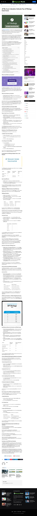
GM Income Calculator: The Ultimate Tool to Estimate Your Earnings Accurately (5, 475)
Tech (25, 4)
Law (24, 50)
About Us (15, 511)
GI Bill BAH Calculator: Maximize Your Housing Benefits (12, 475)
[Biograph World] (18, 2)
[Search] (35, 4)
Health (23, 4)
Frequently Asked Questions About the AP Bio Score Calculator (10, 71)
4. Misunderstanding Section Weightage (8, 67)
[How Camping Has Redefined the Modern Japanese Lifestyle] (26, 34)
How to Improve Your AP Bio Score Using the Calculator (9, 68)
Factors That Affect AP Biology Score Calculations (9, 59)
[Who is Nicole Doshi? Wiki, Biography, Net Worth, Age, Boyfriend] (27, 493)
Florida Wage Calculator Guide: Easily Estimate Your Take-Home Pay (18, 475)
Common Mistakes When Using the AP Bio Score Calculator (10, 64)
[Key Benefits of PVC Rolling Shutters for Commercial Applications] (26, 18)
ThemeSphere (22, 513)
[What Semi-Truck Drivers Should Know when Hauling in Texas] (26, 26)
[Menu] (1, 4)
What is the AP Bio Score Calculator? (7, 48)
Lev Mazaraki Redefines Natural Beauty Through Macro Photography (32, 84)
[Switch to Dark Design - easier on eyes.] (34, 4)
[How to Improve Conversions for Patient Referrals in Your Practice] (26, 30)
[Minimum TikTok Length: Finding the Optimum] (26, 93)
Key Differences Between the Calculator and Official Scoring (10, 63)
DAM (7, 462)
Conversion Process (6, 58)
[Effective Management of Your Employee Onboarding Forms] (26, 22)
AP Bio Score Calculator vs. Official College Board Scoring (10, 62)
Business (25, 43)
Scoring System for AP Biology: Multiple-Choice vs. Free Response (11, 54)
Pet (24, 54)
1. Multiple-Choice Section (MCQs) (7, 52)
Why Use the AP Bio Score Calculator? (8, 49)
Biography (20, 4)
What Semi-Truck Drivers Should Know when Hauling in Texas (32, 26)
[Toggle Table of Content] (18, 47)
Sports (25, 58)
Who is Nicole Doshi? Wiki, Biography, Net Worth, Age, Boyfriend (32, 493)
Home (11, 4)
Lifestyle (17, 4)
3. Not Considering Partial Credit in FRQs (8, 66)
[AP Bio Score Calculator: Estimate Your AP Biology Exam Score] (12, 21)
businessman (25, 44)
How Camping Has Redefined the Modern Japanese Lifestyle (32, 33)
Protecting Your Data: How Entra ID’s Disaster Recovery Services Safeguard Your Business (32, 501)
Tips (24, 61)
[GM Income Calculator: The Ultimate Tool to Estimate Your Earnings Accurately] (5, 472)
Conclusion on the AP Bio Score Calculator (8, 72)
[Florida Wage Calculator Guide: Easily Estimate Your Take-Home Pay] (19, 472)
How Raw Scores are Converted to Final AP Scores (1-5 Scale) (10, 57)
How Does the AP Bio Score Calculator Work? (8, 50)
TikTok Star (25, 60)
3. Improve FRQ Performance (7, 70)
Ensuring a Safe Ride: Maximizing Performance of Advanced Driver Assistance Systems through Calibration (32, 497)
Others (25, 53)
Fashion (14, 4)
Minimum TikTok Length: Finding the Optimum (32, 92)
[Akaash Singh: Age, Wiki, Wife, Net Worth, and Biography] (26, 96)
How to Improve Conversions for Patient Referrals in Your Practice (32, 30)
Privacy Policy (19, 511)
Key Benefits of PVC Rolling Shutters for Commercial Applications (31, 18)
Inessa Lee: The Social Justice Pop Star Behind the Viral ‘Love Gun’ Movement (29, 77)
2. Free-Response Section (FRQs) (7, 53)
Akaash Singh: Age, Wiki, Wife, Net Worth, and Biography (31, 96)
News (25, 52)
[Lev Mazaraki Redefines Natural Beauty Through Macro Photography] (26, 84)
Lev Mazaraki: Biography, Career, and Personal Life (32, 88)
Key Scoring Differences (6, 55)
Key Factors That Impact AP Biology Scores (8, 60)
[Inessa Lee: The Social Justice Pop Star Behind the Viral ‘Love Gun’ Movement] (29, 72)
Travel (25, 62)
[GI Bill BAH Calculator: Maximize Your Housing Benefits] (12, 472)
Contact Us (23, 511)
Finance (25, 46)
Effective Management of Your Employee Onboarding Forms (32, 22)
